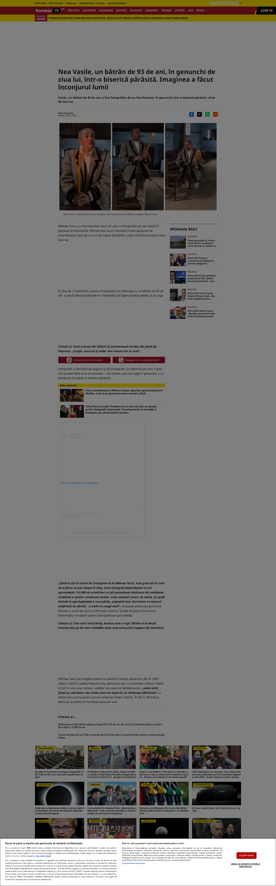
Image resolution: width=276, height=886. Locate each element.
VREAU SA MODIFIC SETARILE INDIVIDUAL (245, 865)
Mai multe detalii (43, 856)
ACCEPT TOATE (246, 855)
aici (55, 871)
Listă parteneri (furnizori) (133, 863)
